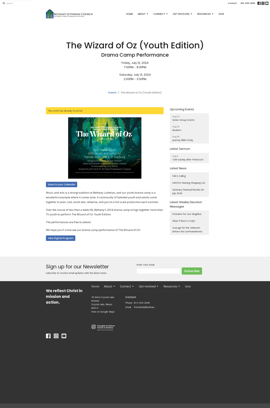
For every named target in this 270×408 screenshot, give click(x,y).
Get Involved (181, 14)
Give (221, 14)
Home (129, 14)
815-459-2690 (248, 3)
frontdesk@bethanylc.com (145, 307)
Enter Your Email (145, 264)
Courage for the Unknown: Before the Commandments (187, 229)
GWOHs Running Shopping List (188, 182)
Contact (232, 3)
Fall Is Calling (179, 175)
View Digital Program (60, 238)
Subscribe (192, 271)
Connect (159, 14)
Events (112, 92)
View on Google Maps (103, 311)
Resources (204, 14)
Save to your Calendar (61, 184)
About (141, 14)
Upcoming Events (182, 109)
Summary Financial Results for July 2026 (188, 191)
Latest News (178, 168)
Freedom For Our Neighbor (187, 213)
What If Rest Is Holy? (184, 220)
